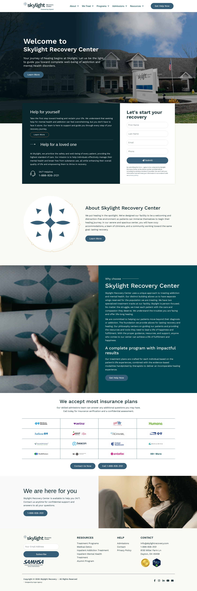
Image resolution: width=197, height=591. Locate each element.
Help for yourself (45, 112)
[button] (74, 6)
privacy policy (133, 175)
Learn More (39, 134)
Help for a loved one (58, 144)
